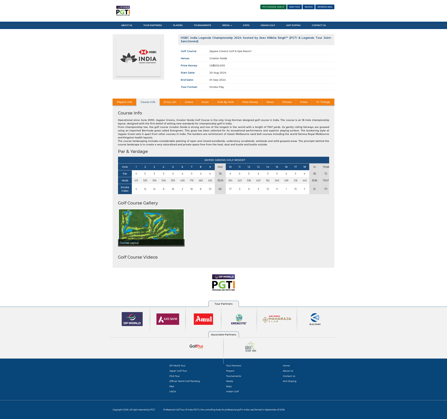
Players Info (124, 102)
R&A (171, 386)
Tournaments (202, 25)
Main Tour (294, 7)
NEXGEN (309, 7)
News (270, 102)
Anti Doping (293, 25)
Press (303, 102)
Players (178, 25)
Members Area (324, 7)
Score (205, 102)
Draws (189, 102)
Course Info (148, 102)
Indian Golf (268, 25)
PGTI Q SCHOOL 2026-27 (273, 7)
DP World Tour (177, 365)
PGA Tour (174, 376)
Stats (246, 25)
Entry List (170, 102)
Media (226, 25)
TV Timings (323, 102)
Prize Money (250, 102)
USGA (172, 391)
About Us (126, 25)
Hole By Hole (225, 102)
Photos (287, 102)
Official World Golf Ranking (184, 381)
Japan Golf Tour (178, 370)
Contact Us (319, 25)
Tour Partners (152, 25)
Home (286, 365)
